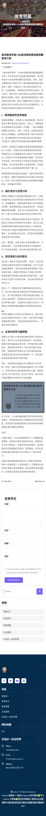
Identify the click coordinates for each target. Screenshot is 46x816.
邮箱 (7, 543)
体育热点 (7, 618)
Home (23, 21)
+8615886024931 (12, 750)
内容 (6, 504)
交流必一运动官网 (11, 639)
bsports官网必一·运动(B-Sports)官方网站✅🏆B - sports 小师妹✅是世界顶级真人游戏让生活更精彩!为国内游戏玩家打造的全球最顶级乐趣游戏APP (23, 801)
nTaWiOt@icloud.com (14, 759)
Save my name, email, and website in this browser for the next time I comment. (24, 570)
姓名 (7, 530)
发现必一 (7, 611)
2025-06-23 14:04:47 (20, 63)
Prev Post (7, 481)
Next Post (39, 481)
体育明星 (7, 625)
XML (3, 731)
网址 (6, 556)
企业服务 (7, 632)
